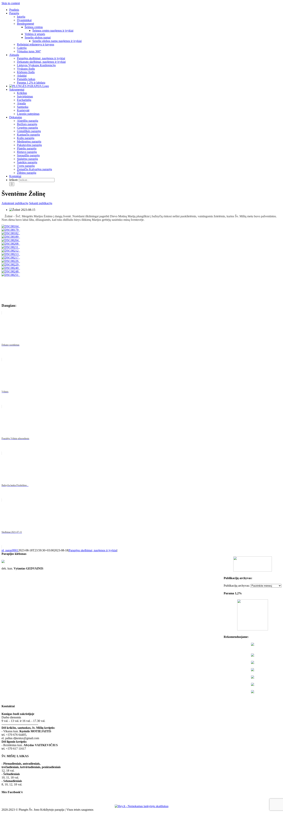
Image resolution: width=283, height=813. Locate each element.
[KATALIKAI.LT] (252, 662)
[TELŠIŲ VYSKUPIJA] (252, 644)
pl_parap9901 (10, 550)
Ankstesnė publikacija (15, 203)
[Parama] (252, 629)
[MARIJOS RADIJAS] (252, 677)
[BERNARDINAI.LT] (252, 670)
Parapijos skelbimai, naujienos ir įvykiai (93, 550)
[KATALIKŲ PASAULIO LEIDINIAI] (252, 684)
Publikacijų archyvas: (237, 585)
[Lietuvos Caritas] (252, 692)
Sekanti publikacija (40, 203)
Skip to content (11, 3)
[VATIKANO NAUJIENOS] (252, 655)
